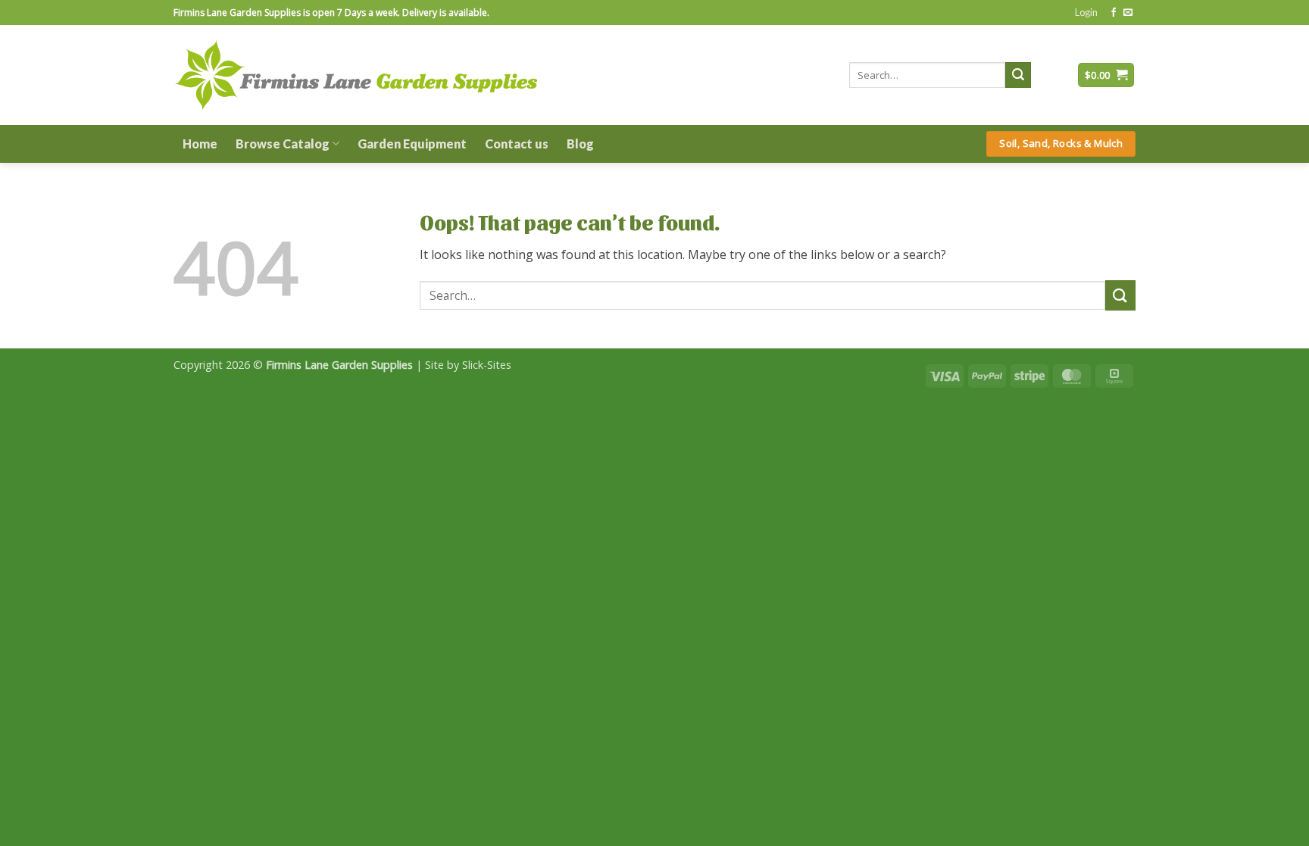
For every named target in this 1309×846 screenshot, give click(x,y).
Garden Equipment (412, 143)
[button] (1086, 12)
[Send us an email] (1127, 13)
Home (200, 143)
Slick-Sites (486, 364)
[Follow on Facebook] (1113, 13)
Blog (580, 143)
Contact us (516, 143)
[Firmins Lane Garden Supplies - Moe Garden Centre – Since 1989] (355, 74)
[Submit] (1018, 75)
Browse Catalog (283, 143)
